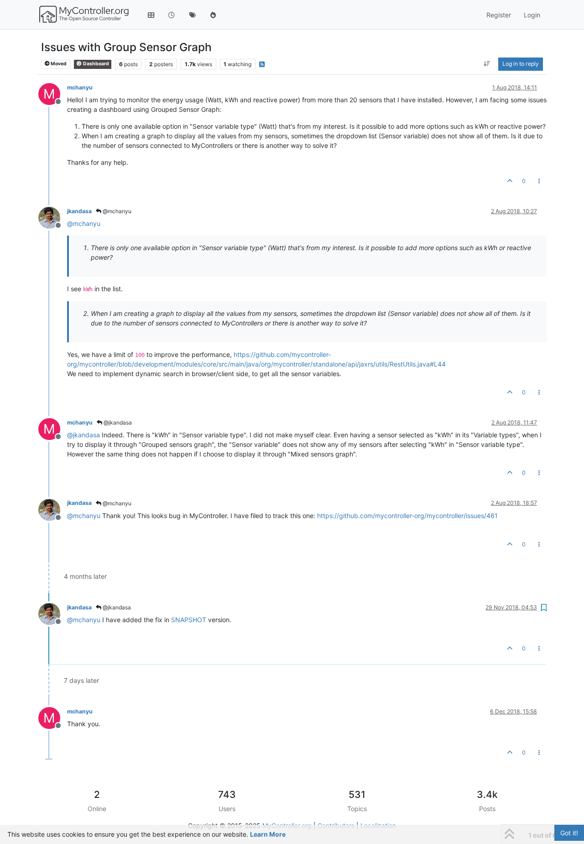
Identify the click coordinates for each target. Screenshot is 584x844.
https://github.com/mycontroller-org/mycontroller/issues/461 (407, 515)
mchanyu (80, 87)
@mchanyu (116, 211)
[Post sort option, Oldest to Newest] (487, 64)
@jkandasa (117, 422)
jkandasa (79, 211)
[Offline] (52, 217)
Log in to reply (520, 63)
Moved (58, 64)
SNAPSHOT (188, 620)
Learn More (268, 834)
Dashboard (95, 64)
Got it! (569, 833)
